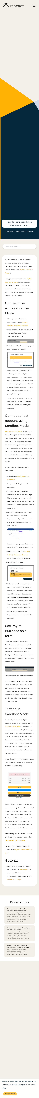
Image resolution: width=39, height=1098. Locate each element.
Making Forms (20, 231)
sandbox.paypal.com (12, 726)
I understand (10, 1094)
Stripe (19, 879)
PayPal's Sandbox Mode (13, 431)
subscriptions (24, 869)
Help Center (10, 231)
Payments (30, 231)
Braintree (10, 879)
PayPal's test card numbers (15, 840)
